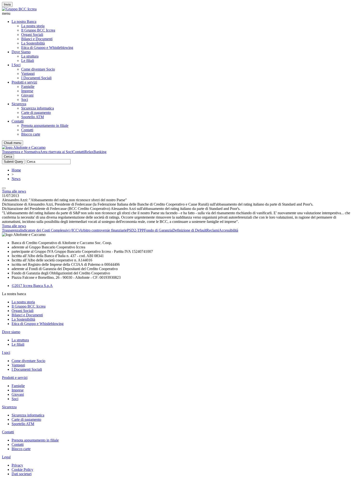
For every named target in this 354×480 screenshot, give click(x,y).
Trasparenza (11, 230)
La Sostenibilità (33, 43)
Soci (24, 99)
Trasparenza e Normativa (21, 152)
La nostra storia (33, 26)
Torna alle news (14, 191)
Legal (6, 457)
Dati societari (22, 474)
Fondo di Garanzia (158, 230)
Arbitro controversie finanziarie (103, 230)
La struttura (30, 56)
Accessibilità (228, 230)
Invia (7, 4)
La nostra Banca (24, 21)
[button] (177, 13)
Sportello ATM (32, 117)
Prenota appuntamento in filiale (44, 125)
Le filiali (27, 60)
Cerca (8, 156)
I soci (6, 352)
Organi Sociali (32, 34)
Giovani (27, 95)
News (16, 179)
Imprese (27, 91)
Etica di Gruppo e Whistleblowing (47, 47)
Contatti (18, 121)
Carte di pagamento (36, 112)
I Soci (16, 65)
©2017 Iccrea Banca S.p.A (32, 286)
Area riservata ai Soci (56, 152)
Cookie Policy (22, 469)
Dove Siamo (21, 52)
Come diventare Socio (38, 69)
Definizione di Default (189, 230)
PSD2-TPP (135, 230)
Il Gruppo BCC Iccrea (38, 30)
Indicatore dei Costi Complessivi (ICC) (49, 230)
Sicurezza (19, 104)
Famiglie (27, 86)
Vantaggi (28, 73)
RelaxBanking (95, 152)
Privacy (17, 465)
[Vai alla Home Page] (24, 147)
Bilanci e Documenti (36, 39)
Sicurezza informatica (37, 108)
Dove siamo (11, 332)
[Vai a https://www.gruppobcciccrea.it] (19, 9)
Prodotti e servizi (24, 82)
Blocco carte (30, 134)
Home (16, 170)
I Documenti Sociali (36, 78)
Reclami (212, 230)
